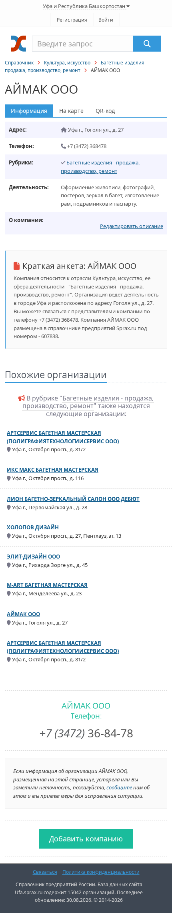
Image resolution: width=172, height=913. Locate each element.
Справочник (19, 62)
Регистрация (72, 19)
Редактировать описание (131, 226)
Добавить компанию (86, 838)
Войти (105, 19)
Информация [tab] (29, 110)
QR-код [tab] (105, 110)
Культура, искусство (67, 62)
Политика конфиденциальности (101, 872)
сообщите (119, 787)
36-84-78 (86, 733)
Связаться (45, 872)
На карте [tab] (71, 110)
